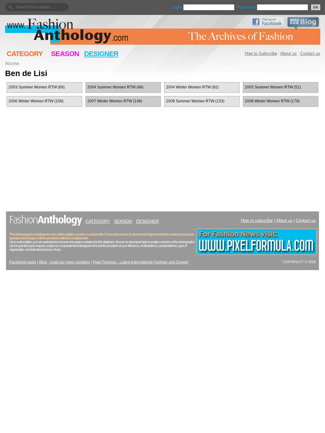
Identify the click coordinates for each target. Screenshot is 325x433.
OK (315, 7)
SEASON (65, 54)
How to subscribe (257, 220)
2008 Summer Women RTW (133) (195, 101)
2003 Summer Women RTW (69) (37, 87)
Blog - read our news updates (64, 262)
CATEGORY (25, 54)
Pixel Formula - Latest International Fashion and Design (141, 262)
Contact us (310, 53)
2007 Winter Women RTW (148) (114, 101)
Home (12, 63)
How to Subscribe (261, 53)
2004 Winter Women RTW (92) (192, 87)
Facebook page (22, 262)
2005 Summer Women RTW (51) (273, 87)
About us (288, 53)
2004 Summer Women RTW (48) (115, 87)
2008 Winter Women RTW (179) (272, 101)
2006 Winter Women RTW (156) (36, 101)
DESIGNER (101, 54)
